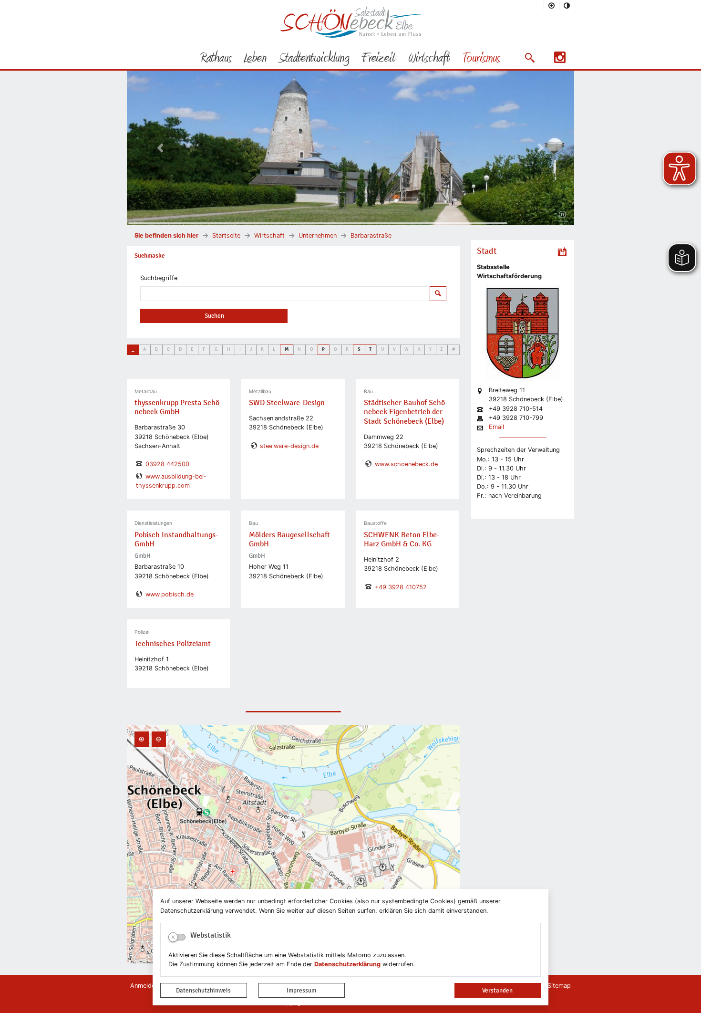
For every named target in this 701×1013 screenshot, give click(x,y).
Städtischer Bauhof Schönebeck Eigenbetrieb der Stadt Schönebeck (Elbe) (406, 411)
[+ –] (293, 844)
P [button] (323, 349)
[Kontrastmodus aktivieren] (567, 5)
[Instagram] (560, 60)
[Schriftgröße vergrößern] (551, 5)
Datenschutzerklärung (347, 964)
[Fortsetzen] (562, 214)
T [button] (370, 349)
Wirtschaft (269, 235)
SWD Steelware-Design (287, 402)
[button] (529, 57)
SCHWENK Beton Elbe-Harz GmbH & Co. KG (402, 539)
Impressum (301, 990)
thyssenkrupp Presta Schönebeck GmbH (178, 407)
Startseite (226, 235)
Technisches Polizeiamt (172, 643)
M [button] (287, 349)
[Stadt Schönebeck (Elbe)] (351, 35)
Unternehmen (318, 235)
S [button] (359, 349)
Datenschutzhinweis (203, 990)
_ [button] (133, 349)
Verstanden (497, 990)
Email (496, 427)
